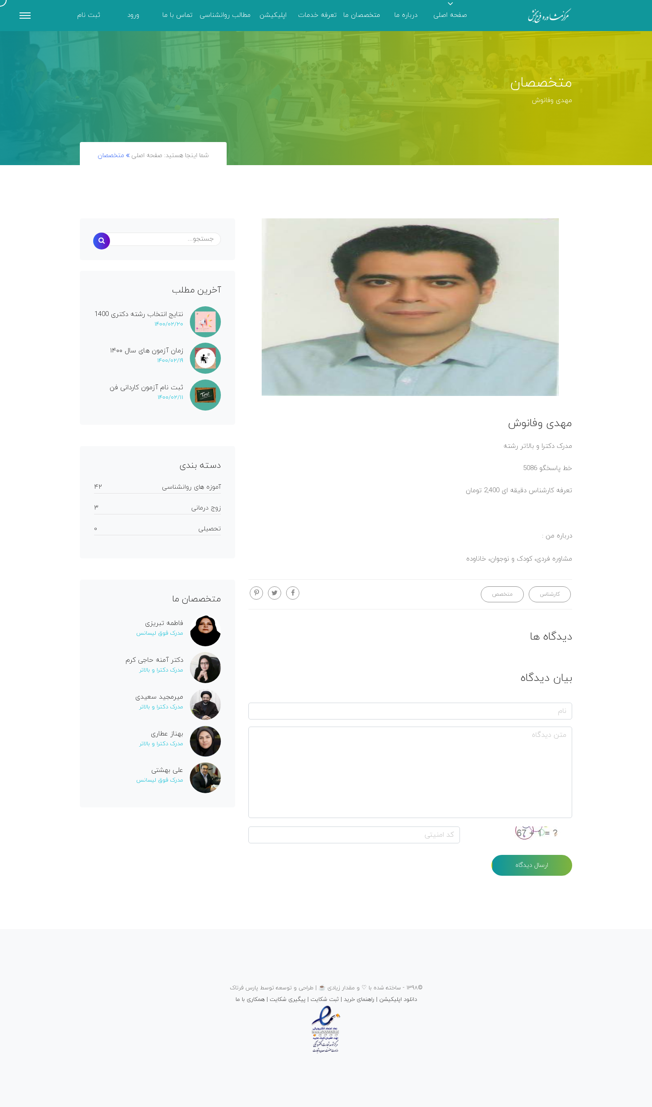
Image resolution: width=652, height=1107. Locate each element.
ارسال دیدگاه (531, 865)
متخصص (502, 594)
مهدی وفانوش (540, 423)
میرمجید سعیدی (159, 697)
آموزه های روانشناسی (191, 487)
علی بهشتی (167, 771)
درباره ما (405, 15)
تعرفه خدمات (317, 15)
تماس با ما (177, 15)
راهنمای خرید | (356, 1000)
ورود (133, 15)
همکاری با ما (250, 1000)
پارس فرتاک (244, 988)
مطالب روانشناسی (225, 15)
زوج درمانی (206, 508)
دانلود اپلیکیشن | (395, 1000)
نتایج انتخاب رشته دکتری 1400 (138, 315)
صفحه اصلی (450, 15)
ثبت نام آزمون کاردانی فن (146, 388)
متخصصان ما (361, 15)
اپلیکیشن (273, 15)
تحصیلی (209, 529)
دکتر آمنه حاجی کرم (154, 660)
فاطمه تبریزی (164, 624)
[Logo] (550, 15)
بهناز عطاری (167, 734)
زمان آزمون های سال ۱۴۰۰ (146, 351)
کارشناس (550, 594)
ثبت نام (88, 15)
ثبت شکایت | (322, 1000)
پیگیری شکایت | (285, 1000)
